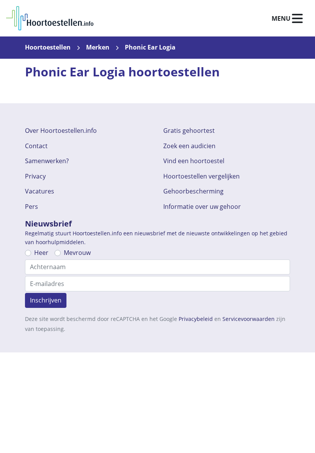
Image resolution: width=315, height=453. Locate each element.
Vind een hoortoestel (193, 161)
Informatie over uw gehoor (202, 206)
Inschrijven (45, 300)
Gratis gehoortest (189, 130)
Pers (31, 206)
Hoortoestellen (48, 47)
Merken (97, 47)
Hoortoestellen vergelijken (201, 176)
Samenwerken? (47, 161)
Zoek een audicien (189, 146)
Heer (41, 252)
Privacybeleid (196, 318)
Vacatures (39, 191)
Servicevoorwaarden (248, 318)
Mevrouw (77, 252)
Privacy (35, 176)
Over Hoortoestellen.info (61, 130)
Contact (36, 146)
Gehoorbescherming (193, 191)
